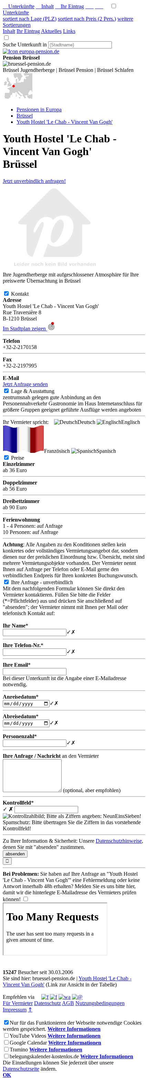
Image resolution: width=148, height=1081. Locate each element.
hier (130, 886)
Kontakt (25, 294)
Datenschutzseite (21, 1069)
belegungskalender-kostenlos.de (44, 1056)
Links (69, 31)
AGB (68, 1003)
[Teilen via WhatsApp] (65, 997)
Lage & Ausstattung (38, 391)
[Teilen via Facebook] (45, 997)
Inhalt (45, 6)
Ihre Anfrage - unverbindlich (47, 582)
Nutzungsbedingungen (100, 1003)
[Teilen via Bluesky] (53, 997)
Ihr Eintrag (69, 6)
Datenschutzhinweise (119, 841)
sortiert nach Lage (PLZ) (29, 19)
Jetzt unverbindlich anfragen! (34, 181)
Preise (23, 458)
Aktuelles (51, 31)
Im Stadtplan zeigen (25, 328)
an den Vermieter (51, 756)
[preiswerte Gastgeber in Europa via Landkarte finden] (17, 98)
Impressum (15, 1010)
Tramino (19, 1049)
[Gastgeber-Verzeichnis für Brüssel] (31, 51)
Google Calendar (28, 1043)
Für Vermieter (18, 1003)
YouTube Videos (28, 1036)
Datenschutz (47, 1003)
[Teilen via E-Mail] (77, 997)
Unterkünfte (18, 6)
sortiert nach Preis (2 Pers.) (87, 19)
